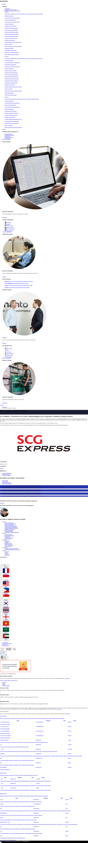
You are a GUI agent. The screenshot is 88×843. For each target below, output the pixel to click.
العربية (7, 633)
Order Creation (5, 480)
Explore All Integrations (6, 231)
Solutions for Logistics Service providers (12, 10)
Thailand (1, 468)
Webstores (8, 224)
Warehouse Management (9, 135)
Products (4, 129)
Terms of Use (4, 644)
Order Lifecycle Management (10, 523)
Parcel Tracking (8, 138)
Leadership (7, 551)
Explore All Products (6, 139)
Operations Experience (9, 137)
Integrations (4, 217)
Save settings (2, 840)
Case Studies (8, 351)
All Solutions (7, 8)
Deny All (15, 680)
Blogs (7, 350)
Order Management (8, 134)
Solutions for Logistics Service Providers (12, 549)
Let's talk (1, 404)
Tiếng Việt (4, 627)
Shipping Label (5, 481)
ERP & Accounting (10, 227)
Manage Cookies (10, 680)
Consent (4, 684)
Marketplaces (8, 222)
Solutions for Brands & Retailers (11, 9)
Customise (4, 682)
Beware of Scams (5, 645)
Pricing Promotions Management (11, 527)
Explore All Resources (6, 358)
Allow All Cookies (3, 680)
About (3, 683)
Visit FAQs (2, 503)
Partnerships (4, 402)
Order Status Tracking (6, 482)
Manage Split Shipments (7, 483)
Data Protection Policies (6, 643)
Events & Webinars (10, 353)
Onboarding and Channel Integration (12, 532)
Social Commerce (9, 230)
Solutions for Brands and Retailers (11, 548)
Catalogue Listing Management (11, 526)
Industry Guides (9, 348)
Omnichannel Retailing (9, 531)
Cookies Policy (5, 642)
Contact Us (7, 553)
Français (4, 574)
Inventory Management (9, 524)
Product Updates (9, 355)
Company (4, 276)
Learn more (67, 678)
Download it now (26, 841)
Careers (6, 552)
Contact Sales (2, 507)
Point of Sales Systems (10, 229)
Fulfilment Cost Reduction (10, 529)
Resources (4, 343)
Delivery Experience (9, 530)
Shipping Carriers (9, 225)
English (6, 602)
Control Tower (7, 136)
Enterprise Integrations (9, 522)
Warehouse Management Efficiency (11, 528)
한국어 (4, 607)
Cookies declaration (6, 685)
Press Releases (9, 356)
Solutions (4, 4)
